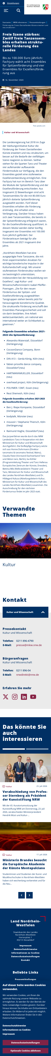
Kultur (9, 564)
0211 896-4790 (24, 641)
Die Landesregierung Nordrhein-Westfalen (37, 7)
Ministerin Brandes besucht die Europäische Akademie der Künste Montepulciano (25, 864)
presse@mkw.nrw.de (29, 645)
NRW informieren (20, 22)
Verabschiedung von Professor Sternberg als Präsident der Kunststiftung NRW (25, 795)
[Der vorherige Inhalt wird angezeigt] (21, 895)
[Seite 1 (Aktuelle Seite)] (14, 749)
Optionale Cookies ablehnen (25, 1050)
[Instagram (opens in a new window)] (16, 697)
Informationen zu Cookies (16, 1029)
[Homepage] (43, 697)
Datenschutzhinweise (14, 1025)
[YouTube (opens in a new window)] (34, 697)
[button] (12, 3)
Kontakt (25, 960)
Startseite (7, 22)
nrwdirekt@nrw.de (27, 674)
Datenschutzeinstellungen (25, 1042)
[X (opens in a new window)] (7, 697)
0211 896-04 (23, 670)
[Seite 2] (37, 749)
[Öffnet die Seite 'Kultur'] (25, 540)
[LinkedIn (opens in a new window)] (25, 697)
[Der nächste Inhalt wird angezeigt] (29, 895)
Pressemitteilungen (38, 22)
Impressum (9, 1033)
